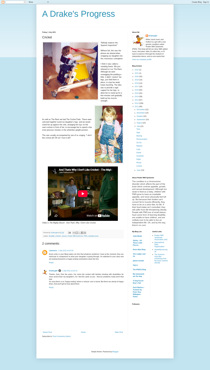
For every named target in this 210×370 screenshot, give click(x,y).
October (140, 116)
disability (51, 236)
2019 (137, 80)
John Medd (137, 236)
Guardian (140, 156)
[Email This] (74, 232)
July (138, 126)
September (141, 120)
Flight (138, 159)
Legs (138, 149)
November (141, 113)
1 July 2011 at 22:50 (65, 251)
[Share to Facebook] (82, 232)
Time (138, 129)
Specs (135, 265)
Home (83, 332)
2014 (137, 97)
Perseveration (141, 139)
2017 (137, 87)
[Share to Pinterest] (84, 232)
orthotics (58, 236)
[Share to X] (79, 232)
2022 (137, 70)
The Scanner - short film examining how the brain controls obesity (161, 258)
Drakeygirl (53, 271)
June (139, 170)
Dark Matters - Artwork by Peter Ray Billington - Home (139, 292)
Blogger (115, 352)
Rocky (138, 163)
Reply (51, 263)
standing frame (93, 236)
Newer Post (47, 332)
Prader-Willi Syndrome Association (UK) (160, 237)
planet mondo (138, 261)
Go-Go (139, 143)
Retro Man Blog (139, 250)
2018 (137, 83)
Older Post (119, 332)
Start (138, 133)
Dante (138, 153)
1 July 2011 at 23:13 (69, 271)
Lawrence (53, 251)
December (141, 110)
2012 (137, 103)
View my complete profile (142, 59)
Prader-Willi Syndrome (75, 236)
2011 (137, 107)
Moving (139, 136)
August (140, 123)
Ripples (139, 146)
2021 (137, 73)
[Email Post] (69, 232)
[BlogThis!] (76, 232)
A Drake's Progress (78, 14)
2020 (137, 77)
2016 (137, 90)
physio (64, 236)
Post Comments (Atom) (62, 336)
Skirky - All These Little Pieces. (137, 243)
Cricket (139, 166)
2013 (137, 100)
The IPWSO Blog (139, 270)
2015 (137, 93)
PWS (85, 236)
